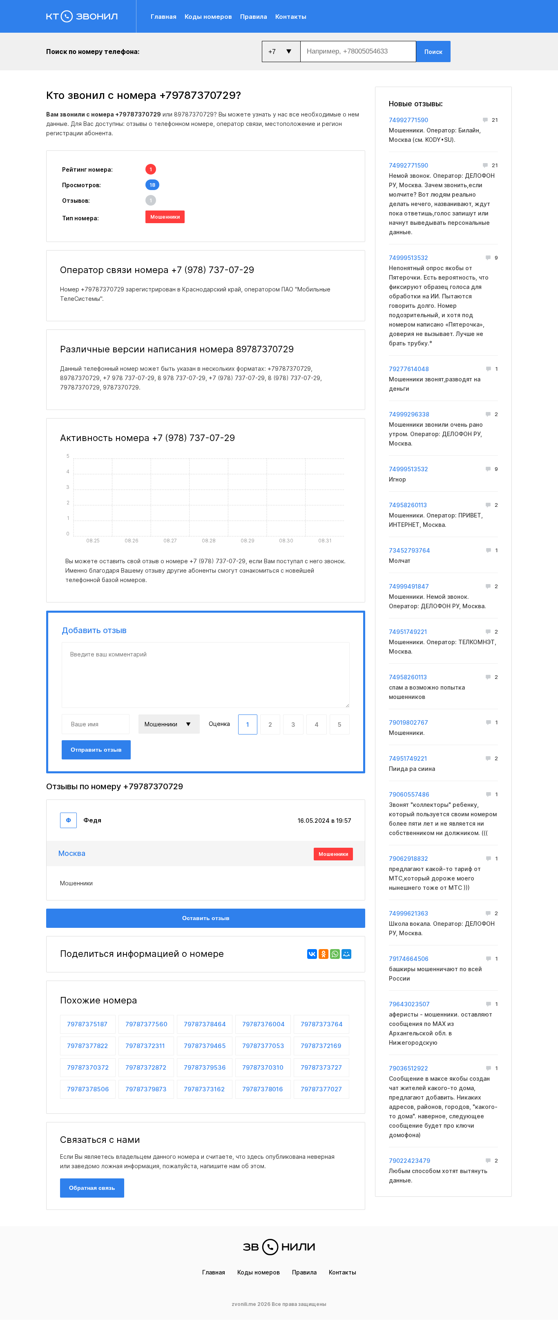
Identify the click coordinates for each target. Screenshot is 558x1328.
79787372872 (145, 1067)
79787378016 (262, 1089)
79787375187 (87, 1024)
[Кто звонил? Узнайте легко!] (91, 16)
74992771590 (408, 119)
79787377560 (146, 1024)
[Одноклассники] (323, 954)
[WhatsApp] (335, 954)
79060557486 (409, 794)
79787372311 (145, 1046)
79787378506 (88, 1089)
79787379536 (205, 1067)
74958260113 (408, 505)
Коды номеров (208, 16)
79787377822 (87, 1046)
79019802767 (408, 722)
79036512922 (408, 1068)
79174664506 (409, 958)
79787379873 (146, 1089)
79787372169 (321, 1046)
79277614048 (409, 368)
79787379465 (205, 1046)
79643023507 (409, 1004)
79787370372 (88, 1067)
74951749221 (408, 631)
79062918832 (408, 858)
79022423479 (409, 1160)
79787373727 (321, 1067)
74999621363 (408, 913)
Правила (253, 16)
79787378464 (205, 1024)
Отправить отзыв (96, 749)
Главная (163, 16)
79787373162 (204, 1089)
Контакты (290, 16)
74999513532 (408, 257)
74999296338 (409, 414)
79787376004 (263, 1024)
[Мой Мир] (346, 954)
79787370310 (262, 1067)
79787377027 (321, 1089)
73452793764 (409, 550)
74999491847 (409, 586)
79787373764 (322, 1024)
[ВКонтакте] (312, 954)
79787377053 (263, 1046)
